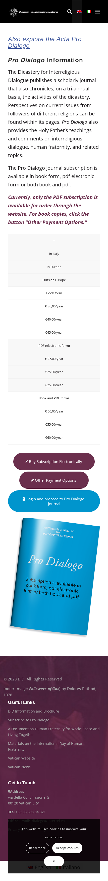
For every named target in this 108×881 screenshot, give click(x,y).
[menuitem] (67, 11)
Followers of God (44, 688)
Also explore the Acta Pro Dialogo (45, 42)
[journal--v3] (54, 578)
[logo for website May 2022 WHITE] (34, 11)
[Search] (67, 11)
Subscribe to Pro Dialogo (28, 720)
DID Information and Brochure (33, 711)
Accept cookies (67, 848)
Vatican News (19, 767)
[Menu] (97, 11)
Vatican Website (21, 758)
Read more (37, 848)
